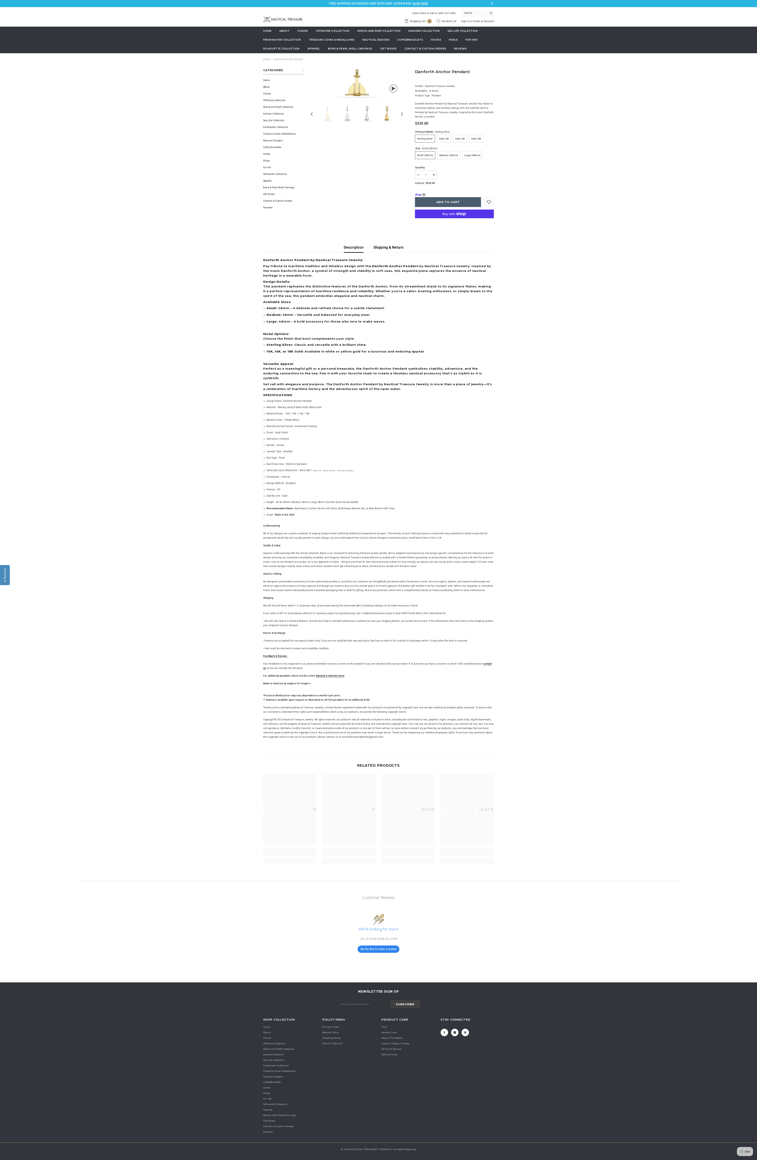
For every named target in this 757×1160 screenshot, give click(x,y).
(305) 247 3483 (446, 13)
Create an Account (483, 21)
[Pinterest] (465, 1032)
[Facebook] (444, 1032)
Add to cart (448, 202)
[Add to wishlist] (489, 202)
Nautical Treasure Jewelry (440, 86)
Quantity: (420, 167)
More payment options (454, 220)
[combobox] (475, 13)
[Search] (478, 13)
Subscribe (405, 1004)
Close (492, 3)
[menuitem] (284, 80)
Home (266, 59)
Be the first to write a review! (378, 949)
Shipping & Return (388, 247)
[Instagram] (455, 1032)
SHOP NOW (420, 3)
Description (354, 247)
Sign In (465, 21)
